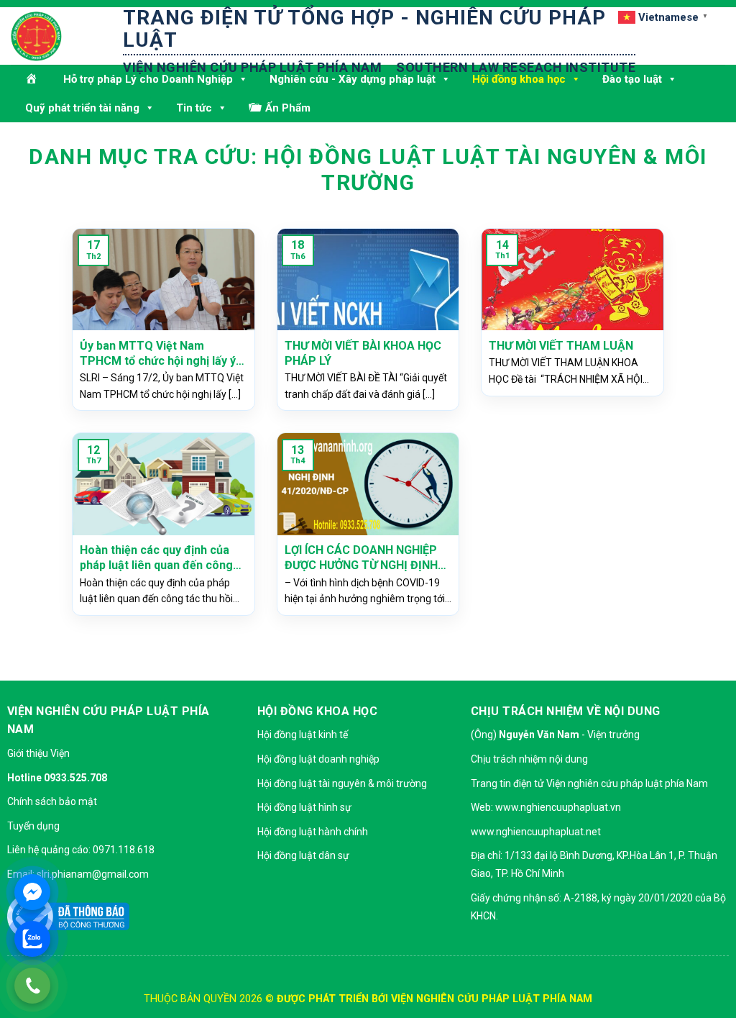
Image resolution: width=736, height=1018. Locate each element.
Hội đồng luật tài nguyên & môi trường (342, 783)
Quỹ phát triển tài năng (82, 107)
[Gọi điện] (32, 986)
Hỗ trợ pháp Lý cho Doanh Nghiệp (148, 79)
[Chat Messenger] (32, 892)
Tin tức (194, 107)
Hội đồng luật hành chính (312, 831)
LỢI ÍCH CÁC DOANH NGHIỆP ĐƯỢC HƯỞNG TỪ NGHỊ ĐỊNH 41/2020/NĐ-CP (361, 558)
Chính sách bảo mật (52, 801)
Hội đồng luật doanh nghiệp (318, 759)
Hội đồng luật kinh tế (302, 734)
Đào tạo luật (632, 79)
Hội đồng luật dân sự (303, 855)
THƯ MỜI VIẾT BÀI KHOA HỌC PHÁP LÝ (363, 353)
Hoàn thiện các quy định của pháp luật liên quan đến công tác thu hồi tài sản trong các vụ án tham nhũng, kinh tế (163, 558)
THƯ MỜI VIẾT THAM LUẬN (561, 346)
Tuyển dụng (33, 826)
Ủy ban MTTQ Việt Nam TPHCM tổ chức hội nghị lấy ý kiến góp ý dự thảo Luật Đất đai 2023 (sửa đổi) (163, 354)
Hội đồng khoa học (519, 79)
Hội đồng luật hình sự (304, 807)
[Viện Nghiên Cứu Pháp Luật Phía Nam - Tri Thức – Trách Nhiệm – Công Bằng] (83, 36)
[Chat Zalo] (32, 939)
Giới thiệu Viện (38, 753)
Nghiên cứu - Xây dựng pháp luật (353, 79)
